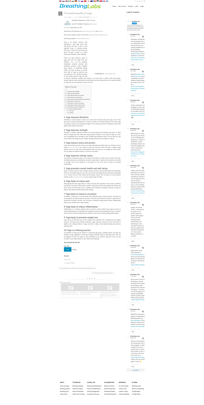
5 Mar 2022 (132, 102)
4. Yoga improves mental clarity (74, 97)
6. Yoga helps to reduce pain (73, 101)
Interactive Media (77, 389)
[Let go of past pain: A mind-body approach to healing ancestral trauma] (70, 287)
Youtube (142, 1)
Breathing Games (65, 389)
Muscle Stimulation (78, 391)
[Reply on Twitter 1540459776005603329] (131, 93)
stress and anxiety (73, 147)
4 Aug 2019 (132, 311)
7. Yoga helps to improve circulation (75, 103)
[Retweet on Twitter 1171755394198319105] (135, 302)
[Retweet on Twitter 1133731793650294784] (135, 364)
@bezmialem (137, 53)
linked (144, 1)
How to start (122, 6)
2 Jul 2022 (132, 36)
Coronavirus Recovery (93, 394)
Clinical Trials (122, 389)
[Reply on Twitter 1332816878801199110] (131, 196)
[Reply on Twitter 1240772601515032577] (131, 267)
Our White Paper (123, 386)
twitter (137, 1)
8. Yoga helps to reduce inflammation (75, 105)
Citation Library (123, 391)
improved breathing (79, 177)
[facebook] (135, 1)
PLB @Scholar (136, 394)
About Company (64, 386)
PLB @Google (136, 391)
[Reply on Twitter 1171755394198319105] (131, 302)
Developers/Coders (109, 391)
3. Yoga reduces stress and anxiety (75, 95)
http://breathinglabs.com (138, 254)
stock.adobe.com (110, 73)
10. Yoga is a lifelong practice (74, 109)
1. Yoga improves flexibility (72, 91)
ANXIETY (68, 263)
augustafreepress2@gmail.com (98, 35)
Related (71, 112)
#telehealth (143, 88)
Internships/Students (110, 394)
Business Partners (109, 386)
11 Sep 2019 (133, 276)
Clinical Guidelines (124, 394)
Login (142, 6)
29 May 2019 (133, 337)
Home (114, 6)
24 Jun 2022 (133, 71)
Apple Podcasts (86, 31)
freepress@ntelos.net (82, 38)
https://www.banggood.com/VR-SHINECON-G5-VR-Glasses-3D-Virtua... (140, 154)
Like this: (71, 111)
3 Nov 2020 (132, 204)
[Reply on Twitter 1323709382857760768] (131, 239)
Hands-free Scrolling (78, 394)
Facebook (94, 24)
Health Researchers (109, 389)
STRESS (73, 263)
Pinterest (94, 278)
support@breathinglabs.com (139, 265)
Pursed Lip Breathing (138, 389)
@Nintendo (136, 76)
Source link (67, 259)
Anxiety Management (93, 391)
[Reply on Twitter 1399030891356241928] (131, 159)
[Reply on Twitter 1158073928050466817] (131, 329)
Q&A (136, 6)
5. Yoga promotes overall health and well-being (78, 99)
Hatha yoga (73, 62)
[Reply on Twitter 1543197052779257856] (131, 62)
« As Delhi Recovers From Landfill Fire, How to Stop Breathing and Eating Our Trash (77, 268)
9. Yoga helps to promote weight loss (75, 107)
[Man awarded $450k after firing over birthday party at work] (90, 287)
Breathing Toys (64, 391)
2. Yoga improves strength (72, 93)
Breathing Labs (135, 34)
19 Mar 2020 (133, 247)
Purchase (66, 27)
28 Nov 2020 (133, 167)
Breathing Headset (77, 386)
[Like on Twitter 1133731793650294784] (138, 364)
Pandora (100, 31)
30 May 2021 (133, 130)
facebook (87, 278)
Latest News (63, 394)
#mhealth (133, 90)
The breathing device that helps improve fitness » (102, 273)
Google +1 (92, 278)
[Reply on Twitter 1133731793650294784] (131, 364)
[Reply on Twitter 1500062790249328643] (131, 122)
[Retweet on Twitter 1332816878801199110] (135, 196)
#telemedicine (135, 88)
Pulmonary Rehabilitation (94, 386)
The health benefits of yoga (78, 13)
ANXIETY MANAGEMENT (84, 17)
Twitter (90, 278)
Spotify (93, 31)
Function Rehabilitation (94, 389)
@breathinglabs (142, 74)
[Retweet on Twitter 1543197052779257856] (135, 62)
